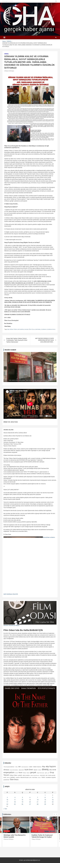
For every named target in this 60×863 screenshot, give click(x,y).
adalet (30, 766)
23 (52, 802)
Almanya (6, 770)
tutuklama (43, 329)
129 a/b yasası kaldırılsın (9, 766)
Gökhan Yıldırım (13, 329)
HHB (46, 775)
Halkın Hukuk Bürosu (34, 775)
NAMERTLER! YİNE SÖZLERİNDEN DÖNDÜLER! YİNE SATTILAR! (44, 837)
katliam (12, 777)
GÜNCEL (6, 53)
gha (13, 71)
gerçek (33, 772)
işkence (8, 777)
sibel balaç (38, 329)
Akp (8, 329)
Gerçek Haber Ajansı (40, 772)
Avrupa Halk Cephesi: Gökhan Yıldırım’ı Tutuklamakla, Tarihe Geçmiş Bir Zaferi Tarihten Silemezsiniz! (16, 340)
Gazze (28, 772)
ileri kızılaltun (21, 329)
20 (30, 802)
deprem (36, 770)
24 (7, 804)
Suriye (39, 777)
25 (15, 804)
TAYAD (43, 777)
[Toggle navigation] (4, 37)
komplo (26, 329)
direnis (39, 769)
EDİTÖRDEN (6, 831)
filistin (20, 772)
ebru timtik (52, 770)
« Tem (5, 809)
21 (37, 802)
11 (15, 799)
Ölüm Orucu (32, 329)
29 (45, 804)
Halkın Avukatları (26, 775)
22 (45, 802)
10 (7, 799)
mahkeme (18, 777)
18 (15, 802)
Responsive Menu (56, 1)
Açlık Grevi (28, 770)
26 (22, 804)
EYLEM (16, 772)
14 (37, 799)
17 (7, 802)
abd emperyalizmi (25, 766)
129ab (16, 766)
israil (5, 777)
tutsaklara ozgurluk (51, 777)
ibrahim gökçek (51, 775)
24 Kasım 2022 (8, 71)
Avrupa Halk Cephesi (14, 769)
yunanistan (6, 779)
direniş (45, 769)
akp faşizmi (51, 766)
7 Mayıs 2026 (7, 839)
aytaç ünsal (21, 769)
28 (37, 804)
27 (30, 804)
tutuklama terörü (51, 329)
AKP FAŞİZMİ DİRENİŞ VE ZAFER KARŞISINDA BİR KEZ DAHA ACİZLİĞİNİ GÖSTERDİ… (44, 340)
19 (22, 802)
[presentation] (54, 814)
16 (52, 799)
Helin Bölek (42, 775)
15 (45, 799)
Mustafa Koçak (25, 777)
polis (30, 777)
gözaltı (20, 775)
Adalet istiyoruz (37, 766)
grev (48, 772)
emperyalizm (9, 772)
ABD (19, 766)
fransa (24, 772)
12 (22, 799)
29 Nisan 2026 (35, 841)
